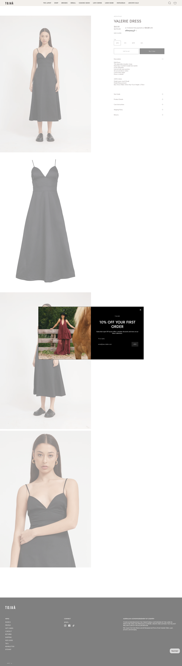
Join (134, 344)
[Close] (140, 310)
